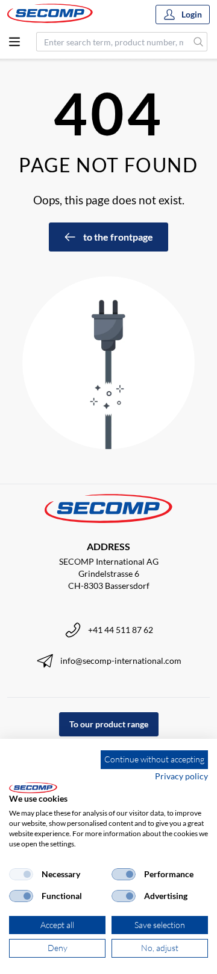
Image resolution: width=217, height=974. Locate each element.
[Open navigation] (14, 41)
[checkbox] (21, 874)
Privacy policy (181, 776)
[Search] (198, 41)
